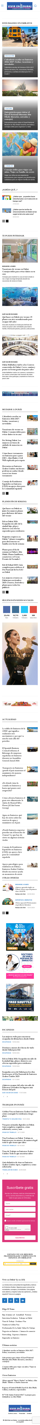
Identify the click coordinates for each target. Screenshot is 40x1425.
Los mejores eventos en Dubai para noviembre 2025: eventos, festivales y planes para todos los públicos (13, 582)
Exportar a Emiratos (23, 900)
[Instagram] (10, 1300)
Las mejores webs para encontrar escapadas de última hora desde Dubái (18, 1037)
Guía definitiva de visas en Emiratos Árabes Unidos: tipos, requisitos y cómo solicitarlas (19, 1164)
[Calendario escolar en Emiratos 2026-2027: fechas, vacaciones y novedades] (20, 52)
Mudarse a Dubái (9, 266)
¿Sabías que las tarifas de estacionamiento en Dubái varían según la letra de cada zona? (25, 212)
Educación (9, 56)
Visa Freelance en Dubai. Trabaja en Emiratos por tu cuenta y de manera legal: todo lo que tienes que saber (20, 1140)
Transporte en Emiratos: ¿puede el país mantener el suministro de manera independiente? (13, 772)
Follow (15, 607)
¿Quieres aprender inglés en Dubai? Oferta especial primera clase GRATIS (26, 889)
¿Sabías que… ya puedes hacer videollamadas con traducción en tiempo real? (25, 199)
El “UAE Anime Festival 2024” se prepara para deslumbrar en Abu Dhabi (19, 1396)
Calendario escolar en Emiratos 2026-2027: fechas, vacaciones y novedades (18, 62)
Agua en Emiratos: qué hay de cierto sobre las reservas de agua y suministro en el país (12, 819)
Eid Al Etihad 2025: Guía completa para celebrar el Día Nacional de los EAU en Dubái (13, 568)
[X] (16, 1300)
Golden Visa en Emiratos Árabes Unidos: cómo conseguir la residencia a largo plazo (19, 1113)
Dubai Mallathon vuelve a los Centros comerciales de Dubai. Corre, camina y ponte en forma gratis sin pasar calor (18, 367)
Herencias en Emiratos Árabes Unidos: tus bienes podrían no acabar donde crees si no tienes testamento (13, 471)
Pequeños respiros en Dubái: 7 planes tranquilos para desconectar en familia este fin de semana (13, 540)
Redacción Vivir (20, 894)
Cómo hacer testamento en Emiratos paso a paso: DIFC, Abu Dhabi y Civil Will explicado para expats (13, 457)
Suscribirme (20, 1238)
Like (6, 607)
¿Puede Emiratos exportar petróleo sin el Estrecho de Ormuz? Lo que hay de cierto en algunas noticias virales (13, 835)
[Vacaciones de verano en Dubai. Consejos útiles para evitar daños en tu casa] (20, 251)
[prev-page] (30, 30)
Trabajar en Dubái (10, 1170)
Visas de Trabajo (9, 1132)
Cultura (8, 108)
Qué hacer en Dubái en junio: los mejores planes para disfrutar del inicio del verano (12, 512)
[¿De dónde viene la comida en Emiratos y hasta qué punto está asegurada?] (32, 787)
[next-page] (34, 30)
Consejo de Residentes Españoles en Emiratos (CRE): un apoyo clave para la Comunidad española (13, 485)
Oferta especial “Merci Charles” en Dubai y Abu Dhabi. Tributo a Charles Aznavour (19, 1381)
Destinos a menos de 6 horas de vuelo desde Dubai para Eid (18, 1048)
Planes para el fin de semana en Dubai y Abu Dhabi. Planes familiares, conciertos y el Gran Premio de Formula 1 (12, 554)
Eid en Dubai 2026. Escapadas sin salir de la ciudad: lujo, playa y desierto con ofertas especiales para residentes (13, 526)
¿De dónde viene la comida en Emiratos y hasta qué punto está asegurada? (11, 787)
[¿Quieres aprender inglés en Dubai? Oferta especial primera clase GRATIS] (8, 889)
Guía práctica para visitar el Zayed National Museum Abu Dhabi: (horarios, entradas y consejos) (17, 115)
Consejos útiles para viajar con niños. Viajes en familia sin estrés (19, 170)
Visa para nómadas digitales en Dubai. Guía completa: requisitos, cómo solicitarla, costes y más (18, 1126)
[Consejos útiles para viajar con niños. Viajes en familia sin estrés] (20, 157)
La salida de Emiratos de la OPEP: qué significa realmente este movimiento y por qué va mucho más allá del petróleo (13, 734)
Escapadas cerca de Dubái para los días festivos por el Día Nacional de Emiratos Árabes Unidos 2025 (19, 1074)
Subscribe (33, 607)
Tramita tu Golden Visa (12, 1119)
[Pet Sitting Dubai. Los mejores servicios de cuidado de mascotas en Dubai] (32, 443)
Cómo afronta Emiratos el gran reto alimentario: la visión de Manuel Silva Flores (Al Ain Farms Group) (13, 802)
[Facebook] (4, 1300)
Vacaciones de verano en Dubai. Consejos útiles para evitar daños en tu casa (18, 271)
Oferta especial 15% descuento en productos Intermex (25, 904)
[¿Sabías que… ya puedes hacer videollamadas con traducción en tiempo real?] (6, 197)
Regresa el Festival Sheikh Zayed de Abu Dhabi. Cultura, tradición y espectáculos (19, 1388)
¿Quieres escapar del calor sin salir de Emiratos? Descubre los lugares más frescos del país (18, 1087)
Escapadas (6, 1042)
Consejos (9, 166)
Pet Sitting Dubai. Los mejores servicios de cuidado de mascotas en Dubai (12, 444)
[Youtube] (22, 1300)
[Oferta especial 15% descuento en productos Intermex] (8, 903)
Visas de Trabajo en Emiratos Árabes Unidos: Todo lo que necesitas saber (18, 1152)
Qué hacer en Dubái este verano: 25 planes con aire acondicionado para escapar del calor (17, 319)
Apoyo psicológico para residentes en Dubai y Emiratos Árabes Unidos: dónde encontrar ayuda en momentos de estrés (13, 869)
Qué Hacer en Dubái (10, 314)
